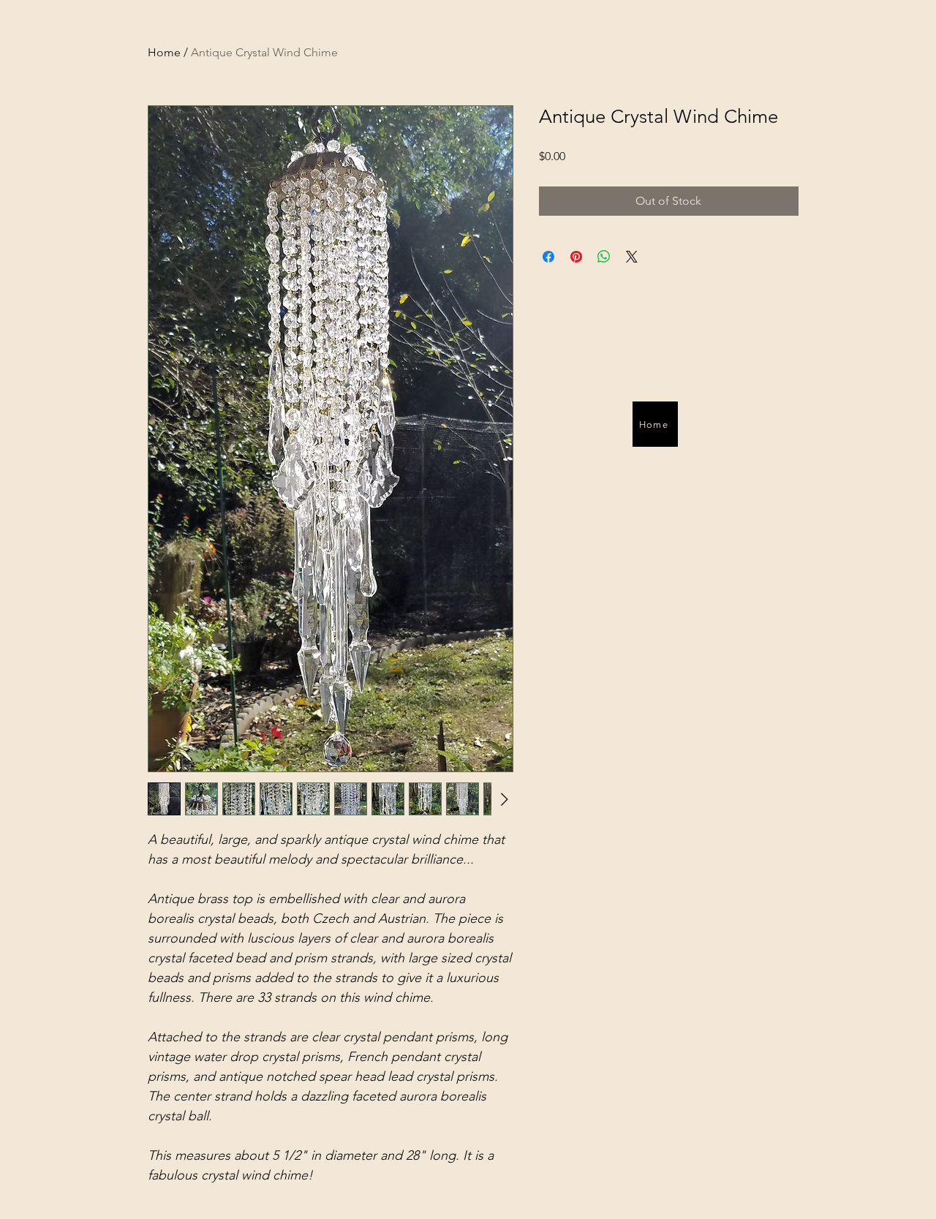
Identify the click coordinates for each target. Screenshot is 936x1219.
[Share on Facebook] (548, 256)
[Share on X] (632, 256)
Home (164, 52)
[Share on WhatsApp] (604, 256)
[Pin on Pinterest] (576, 256)
